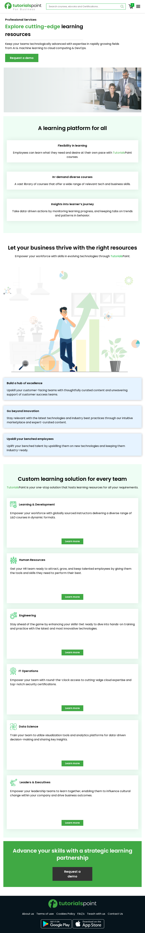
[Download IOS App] (88, 923)
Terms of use (45, 914)
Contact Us (115, 914)
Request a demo (22, 58)
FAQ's (81, 914)
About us (28, 914)
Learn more (72, 541)
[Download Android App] (56, 923)
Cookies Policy (65, 914)
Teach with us (96, 914)
